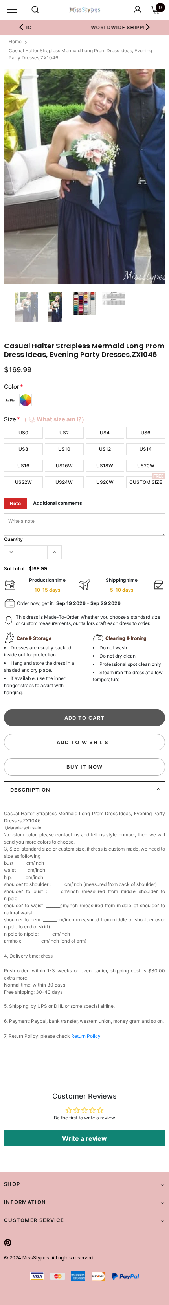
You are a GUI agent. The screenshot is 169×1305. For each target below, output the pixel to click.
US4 (105, 433)
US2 (64, 433)
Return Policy (86, 1036)
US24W (64, 482)
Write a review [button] (84, 1138)
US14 (146, 449)
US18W (104, 466)
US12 (105, 449)
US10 (64, 449)
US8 (23, 449)
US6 (146, 433)
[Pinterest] (7, 1242)
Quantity (13, 539)
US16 (23, 466)
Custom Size (145, 482)
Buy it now (84, 767)
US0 (23, 433)
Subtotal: (15, 568)
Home (15, 41)
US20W (145, 466)
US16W (64, 466)
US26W (105, 482)
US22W (23, 482)
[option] (84, 176)
